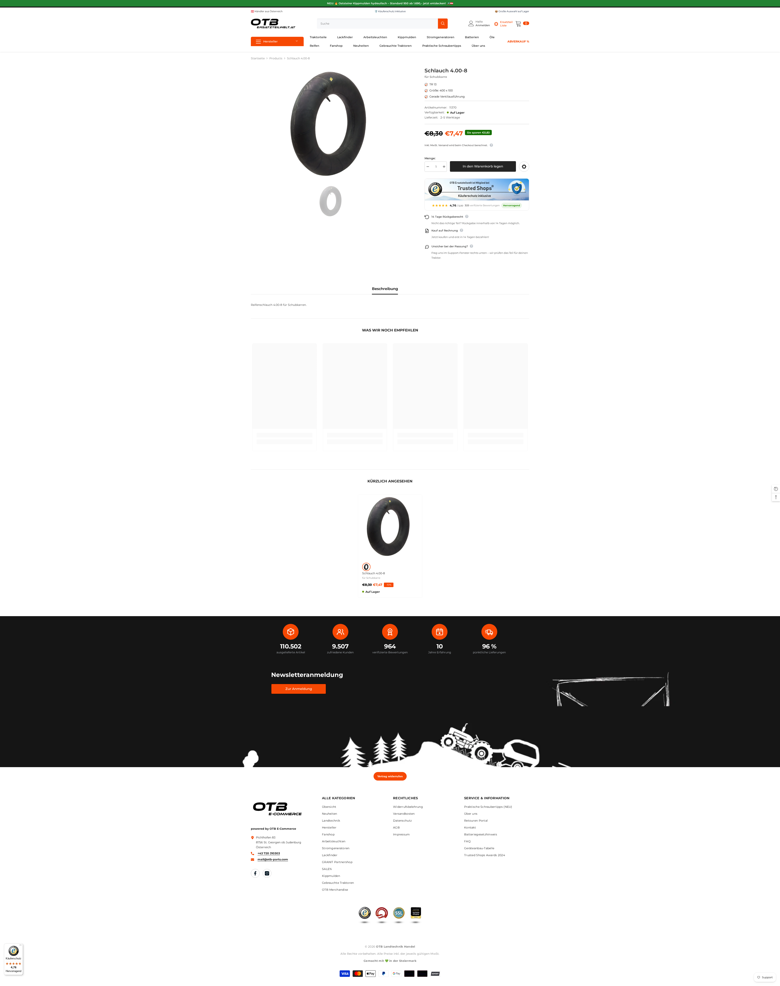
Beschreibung (385, 289)
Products (275, 58)
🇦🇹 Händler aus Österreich (267, 11)
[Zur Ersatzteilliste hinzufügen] (524, 167)
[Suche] (382, 23)
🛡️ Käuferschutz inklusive (390, 11)
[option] (331, 124)
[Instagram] (267, 873)
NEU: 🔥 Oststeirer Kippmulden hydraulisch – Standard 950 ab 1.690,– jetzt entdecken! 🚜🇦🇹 (390, 3)
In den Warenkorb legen (483, 166)
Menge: (430, 158)
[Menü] (20, 946)
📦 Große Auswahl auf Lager (512, 11)
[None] (366, 567)
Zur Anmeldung (298, 689)
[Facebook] (255, 873)
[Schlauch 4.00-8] (390, 527)
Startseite (258, 58)
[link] (284, 435)
